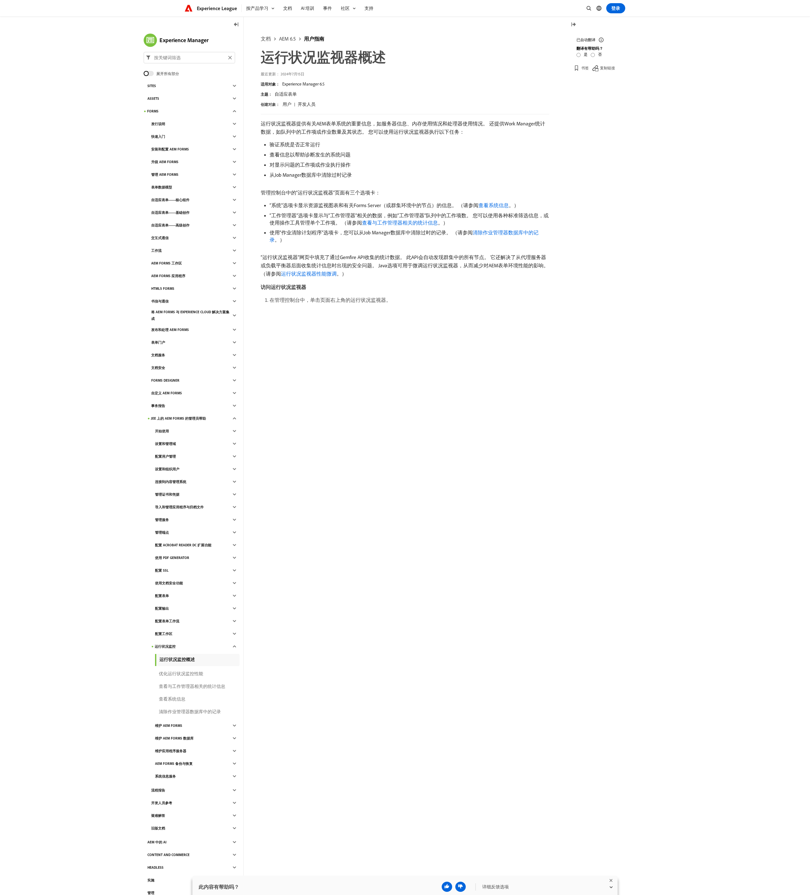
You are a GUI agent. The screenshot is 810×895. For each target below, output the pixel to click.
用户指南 (314, 38)
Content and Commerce (168, 855)
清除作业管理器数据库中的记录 (190, 711)
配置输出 (162, 608)
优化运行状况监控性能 (181, 673)
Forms (153, 111)
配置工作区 (163, 634)
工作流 (156, 250)
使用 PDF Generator (172, 557)
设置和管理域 (165, 443)
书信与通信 (160, 301)
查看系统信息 (493, 205)
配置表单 (162, 595)
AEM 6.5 (287, 38)
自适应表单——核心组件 (170, 200)
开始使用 (162, 431)
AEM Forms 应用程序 (168, 276)
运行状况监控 (165, 646)
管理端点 (162, 532)
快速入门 (158, 136)
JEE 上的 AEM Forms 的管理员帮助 (178, 418)
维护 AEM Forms (168, 725)
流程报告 (158, 790)
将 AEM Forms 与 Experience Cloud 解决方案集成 (190, 315)
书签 (585, 68)
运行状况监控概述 (177, 659)
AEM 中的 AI (156, 842)
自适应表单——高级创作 (170, 225)
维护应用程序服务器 (170, 751)
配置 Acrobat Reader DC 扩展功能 (183, 545)
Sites (151, 86)
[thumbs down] (460, 887)
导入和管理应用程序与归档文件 (179, 507)
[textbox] (189, 57)
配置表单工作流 (167, 621)
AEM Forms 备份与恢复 (174, 763)
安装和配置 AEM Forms (170, 149)
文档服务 (158, 355)
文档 (266, 38)
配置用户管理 (165, 456)
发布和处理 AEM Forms (170, 329)
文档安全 (158, 367)
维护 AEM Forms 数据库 (174, 738)
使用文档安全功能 (169, 583)
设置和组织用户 (167, 469)
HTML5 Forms (162, 288)
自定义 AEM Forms (166, 393)
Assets (153, 98)
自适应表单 (286, 94)
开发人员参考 (161, 803)
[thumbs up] (447, 887)
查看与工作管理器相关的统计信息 (400, 222)
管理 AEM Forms (164, 174)
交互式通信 (160, 238)
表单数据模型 (161, 187)
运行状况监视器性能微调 (309, 273)
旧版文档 (158, 828)
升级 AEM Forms (164, 162)
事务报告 (158, 405)
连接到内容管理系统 (170, 481)
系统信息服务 (165, 776)
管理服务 (162, 519)
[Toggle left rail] (236, 25)
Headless (155, 867)
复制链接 (607, 68)
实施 (150, 880)
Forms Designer (165, 380)
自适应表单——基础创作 (170, 212)
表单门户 (158, 342)
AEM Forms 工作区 (166, 263)
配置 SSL (162, 570)
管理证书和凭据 (167, 494)
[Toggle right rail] (573, 25)
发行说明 (158, 124)
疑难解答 (158, 815)
